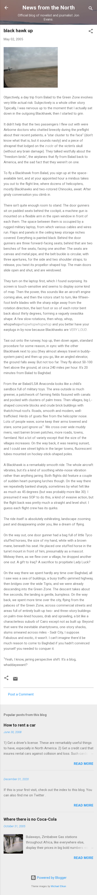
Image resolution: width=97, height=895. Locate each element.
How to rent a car (20, 725)
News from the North (48, 8)
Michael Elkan (58, 886)
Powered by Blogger (51, 878)
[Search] (90, 9)
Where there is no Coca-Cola (30, 819)
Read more (83, 764)
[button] (90, 31)
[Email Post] (15, 680)
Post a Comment (21, 694)
